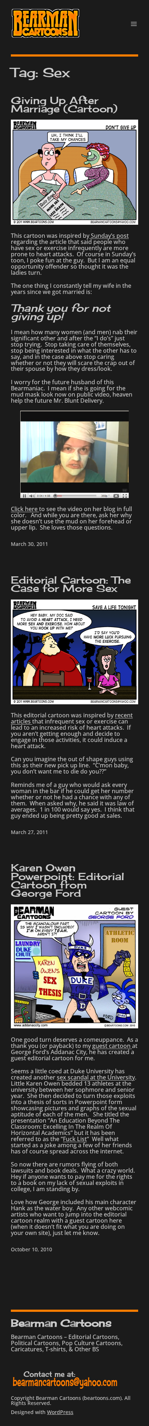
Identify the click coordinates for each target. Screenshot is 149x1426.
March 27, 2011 (29, 832)
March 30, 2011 (29, 543)
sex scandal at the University (96, 1077)
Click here (25, 509)
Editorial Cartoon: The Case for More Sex (71, 584)
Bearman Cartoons (61, 1323)
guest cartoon (112, 1046)
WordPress (60, 1412)
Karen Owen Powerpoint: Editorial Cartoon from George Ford (67, 880)
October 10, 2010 (31, 1249)
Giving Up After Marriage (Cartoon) (64, 104)
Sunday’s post (109, 236)
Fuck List (75, 1139)
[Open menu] (133, 24)
